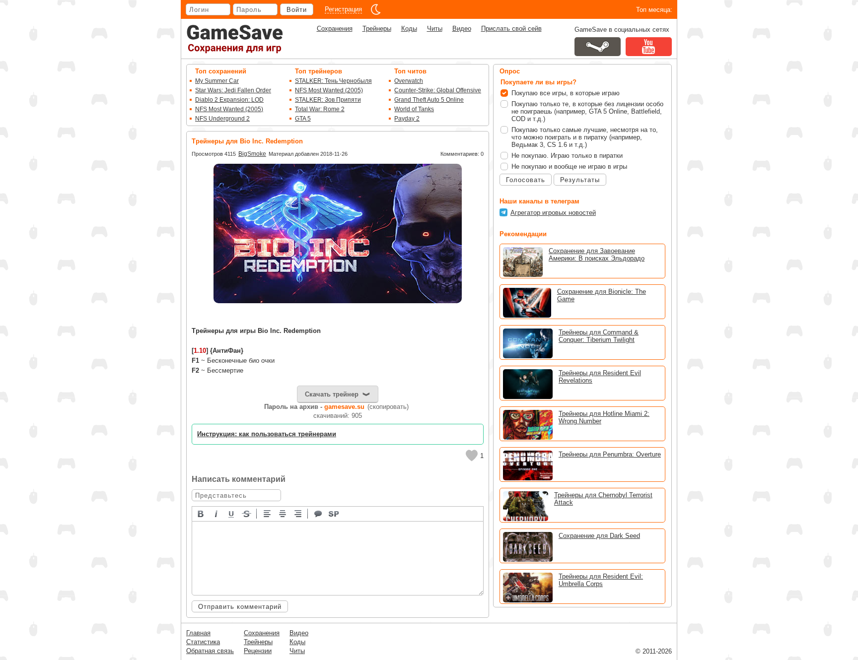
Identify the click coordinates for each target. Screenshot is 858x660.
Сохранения (335, 28)
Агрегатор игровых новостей (553, 212)
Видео (461, 28)
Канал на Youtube (649, 46)
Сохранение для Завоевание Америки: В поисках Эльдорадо (596, 254)
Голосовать (525, 180)
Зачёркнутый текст (247, 513)
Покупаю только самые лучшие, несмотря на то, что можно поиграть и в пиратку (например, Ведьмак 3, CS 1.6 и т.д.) (584, 137)
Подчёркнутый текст (231, 513)
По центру (283, 513)
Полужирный (201, 513)
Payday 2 (407, 118)
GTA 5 (303, 118)
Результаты (580, 180)
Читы (434, 28)
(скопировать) (388, 406)
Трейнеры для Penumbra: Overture (610, 454)
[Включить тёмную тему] (376, 9)
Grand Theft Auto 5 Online (429, 99)
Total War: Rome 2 (320, 109)
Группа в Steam (597, 46)
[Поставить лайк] (472, 456)
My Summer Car (217, 80)
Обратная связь (210, 651)
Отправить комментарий (240, 606)
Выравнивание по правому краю (298, 513)
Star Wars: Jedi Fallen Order (233, 90)
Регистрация (343, 9)
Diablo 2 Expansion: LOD (229, 99)
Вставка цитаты (318, 513)
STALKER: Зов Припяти (328, 99)
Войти (296, 9)
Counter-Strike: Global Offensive (437, 90)
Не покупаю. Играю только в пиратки (567, 155)
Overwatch (408, 80)
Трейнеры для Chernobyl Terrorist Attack (603, 498)
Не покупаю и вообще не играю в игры (569, 166)
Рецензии (258, 651)
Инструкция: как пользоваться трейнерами (266, 434)
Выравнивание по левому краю (267, 513)
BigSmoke (252, 153)
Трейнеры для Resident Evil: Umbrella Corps (601, 580)
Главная (198, 633)
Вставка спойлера (334, 513)
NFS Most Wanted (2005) (229, 109)
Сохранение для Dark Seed (599, 535)
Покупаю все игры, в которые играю (565, 93)
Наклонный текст (216, 513)
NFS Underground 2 (222, 118)
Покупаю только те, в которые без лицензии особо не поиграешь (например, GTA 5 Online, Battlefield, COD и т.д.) (587, 111)
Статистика (203, 642)
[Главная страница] (235, 39)
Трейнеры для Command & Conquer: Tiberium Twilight (599, 336)
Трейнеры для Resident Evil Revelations (600, 376)
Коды (409, 28)
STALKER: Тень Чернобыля (333, 80)
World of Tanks (414, 109)
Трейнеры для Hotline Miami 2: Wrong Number (604, 417)
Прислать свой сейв (511, 28)
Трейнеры (376, 28)
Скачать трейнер (331, 394)
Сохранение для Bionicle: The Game (601, 295)
